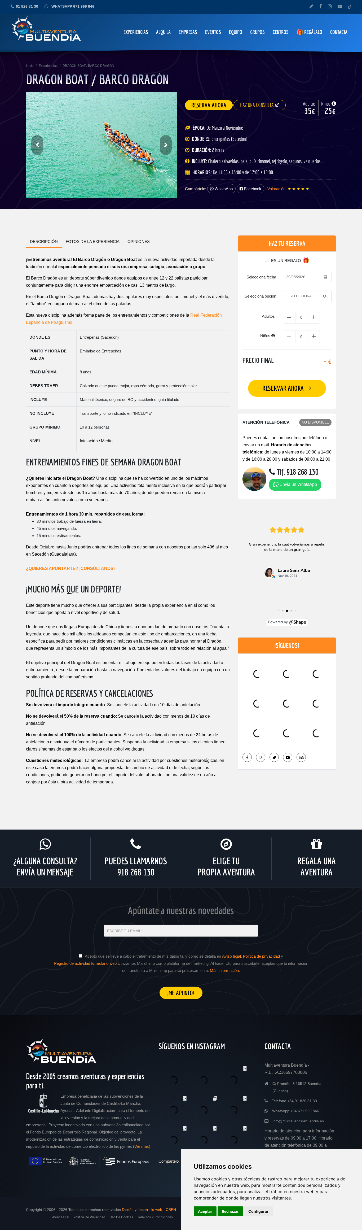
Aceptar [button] (205, 1211)
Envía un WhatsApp (298, 484)
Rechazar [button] (230, 1211)
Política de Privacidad (89, 1217)
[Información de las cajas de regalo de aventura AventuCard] (316, 844)
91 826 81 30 (27, 6)
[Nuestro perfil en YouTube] (340, 6)
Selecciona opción (260, 296)
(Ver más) (141, 1146)
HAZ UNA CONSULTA (257, 105)
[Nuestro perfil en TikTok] (349, 6)
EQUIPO (235, 32)
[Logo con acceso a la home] (46, 30)
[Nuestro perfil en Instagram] (330, 6)
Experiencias (48, 66)
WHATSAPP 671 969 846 (72, 6)
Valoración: (276, 188)
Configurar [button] (258, 1211)
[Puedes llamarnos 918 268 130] (135, 844)
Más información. (225, 970)
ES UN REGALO (286, 260)
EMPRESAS (188, 32)
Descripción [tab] (44, 241)
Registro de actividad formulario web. (86, 963)
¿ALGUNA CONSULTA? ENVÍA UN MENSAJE (45, 866)
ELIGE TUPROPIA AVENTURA (226, 866)
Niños (265, 335)
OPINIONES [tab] (138, 241)
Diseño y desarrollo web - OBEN (149, 1209)
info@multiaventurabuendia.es (298, 1121)
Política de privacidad (261, 956)
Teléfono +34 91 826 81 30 (294, 1101)
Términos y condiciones (155, 1217)
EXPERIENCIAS (135, 32)
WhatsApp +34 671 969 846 (295, 1111)
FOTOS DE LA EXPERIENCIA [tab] (93, 241)
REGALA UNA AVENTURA (316, 866)
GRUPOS (257, 32)
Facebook (252, 188)
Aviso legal (231, 956)
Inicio (30, 66)
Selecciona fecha (261, 277)
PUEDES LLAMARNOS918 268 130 (135, 866)
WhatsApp (223, 188)
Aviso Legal (60, 1217)
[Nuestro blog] (312, 6)
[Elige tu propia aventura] (226, 844)
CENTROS (281, 32)
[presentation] (37, 145)
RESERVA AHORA (208, 105)
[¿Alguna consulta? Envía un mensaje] (45, 844)
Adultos (268, 316)
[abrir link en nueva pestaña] (247, 757)
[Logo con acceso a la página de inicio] (62, 1053)
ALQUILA (163, 32)
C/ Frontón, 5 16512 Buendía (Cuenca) (296, 1087)
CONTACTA (338, 32)
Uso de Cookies (121, 1217)
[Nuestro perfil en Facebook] (320, 6)
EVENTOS (213, 32)
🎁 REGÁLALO (309, 32)
